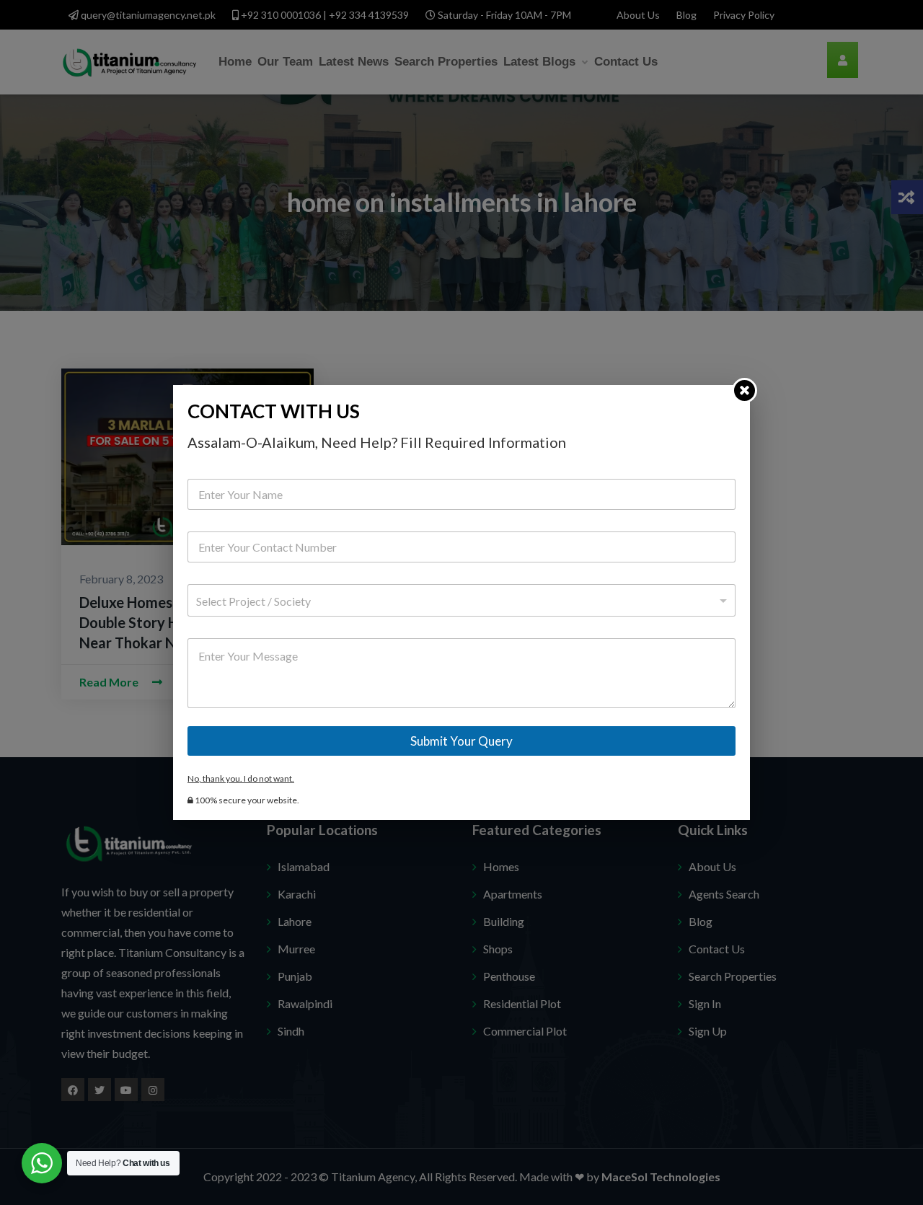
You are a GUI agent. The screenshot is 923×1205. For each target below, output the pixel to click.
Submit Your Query (461, 741)
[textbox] (458, 601)
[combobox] (461, 600)
